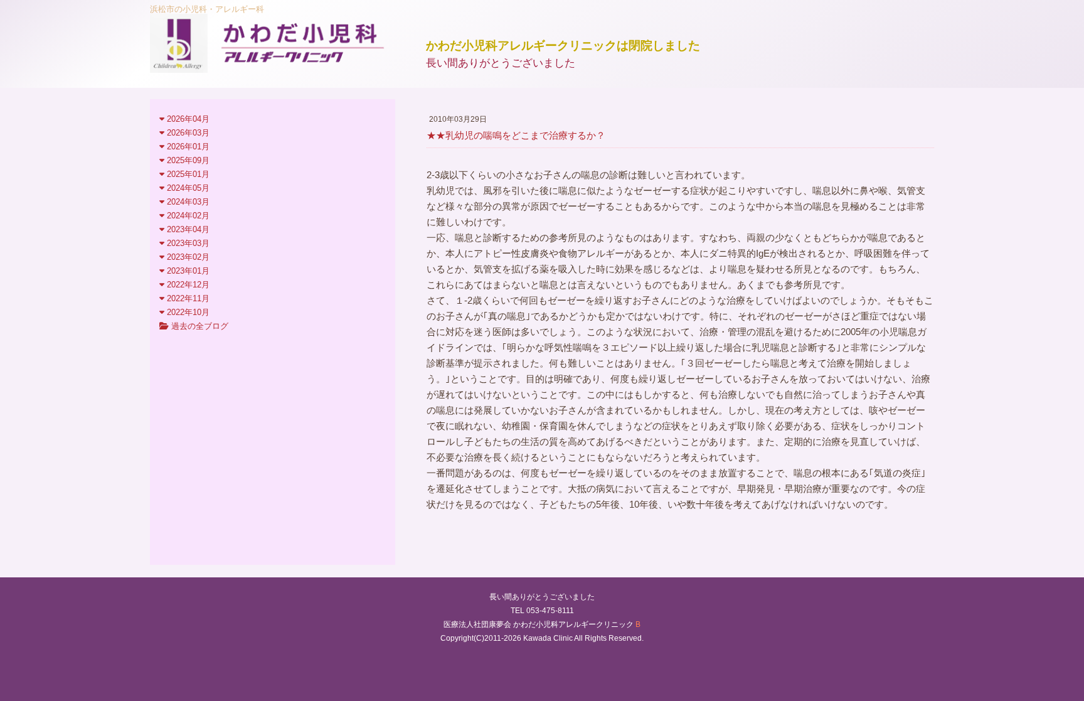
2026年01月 (187, 146)
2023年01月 (187, 271)
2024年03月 (187, 201)
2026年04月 (187, 119)
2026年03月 (187, 132)
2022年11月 (187, 298)
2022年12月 (187, 284)
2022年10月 (187, 312)
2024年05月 (187, 188)
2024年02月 (187, 215)
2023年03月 (187, 243)
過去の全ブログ (198, 326)
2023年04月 (187, 229)
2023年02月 (187, 257)
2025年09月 (187, 160)
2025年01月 (187, 174)
